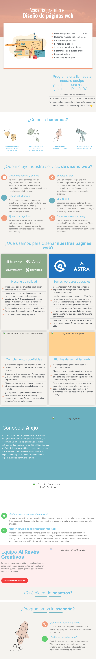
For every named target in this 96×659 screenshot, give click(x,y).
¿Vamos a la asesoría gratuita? (65, 622)
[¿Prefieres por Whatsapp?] (45, 639)
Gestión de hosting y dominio (24, 175)
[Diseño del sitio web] (4, 198)
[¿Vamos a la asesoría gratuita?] (45, 624)
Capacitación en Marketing (71, 216)
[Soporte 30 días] (52, 177)
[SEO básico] (52, 200)
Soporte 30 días (65, 175)
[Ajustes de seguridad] (4, 218)
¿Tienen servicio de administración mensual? (32, 528)
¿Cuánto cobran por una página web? (28, 514)
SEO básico (63, 198)
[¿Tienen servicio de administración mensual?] (4, 530)
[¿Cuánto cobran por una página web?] (4, 516)
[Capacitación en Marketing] (52, 218)
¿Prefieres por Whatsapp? (63, 637)
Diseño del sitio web (19, 196)
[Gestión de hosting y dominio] (4, 177)
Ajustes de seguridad (20, 216)
